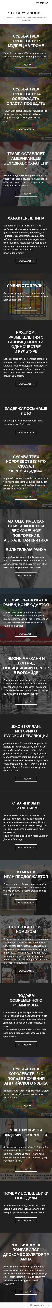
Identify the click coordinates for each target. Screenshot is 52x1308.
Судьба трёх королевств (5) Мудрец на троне (26, 41)
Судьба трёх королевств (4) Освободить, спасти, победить (26, 96)
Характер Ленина (26, 218)
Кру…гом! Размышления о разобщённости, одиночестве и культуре (26, 341)
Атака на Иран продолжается (26, 874)
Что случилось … (26, 12)
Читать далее (23, 65)
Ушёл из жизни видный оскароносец (26, 1135)
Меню (44, 3)
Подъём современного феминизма (26, 1000)
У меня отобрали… (26, 285)
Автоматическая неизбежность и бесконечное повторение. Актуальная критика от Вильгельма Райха (26, 535)
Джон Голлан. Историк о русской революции (26, 731)
